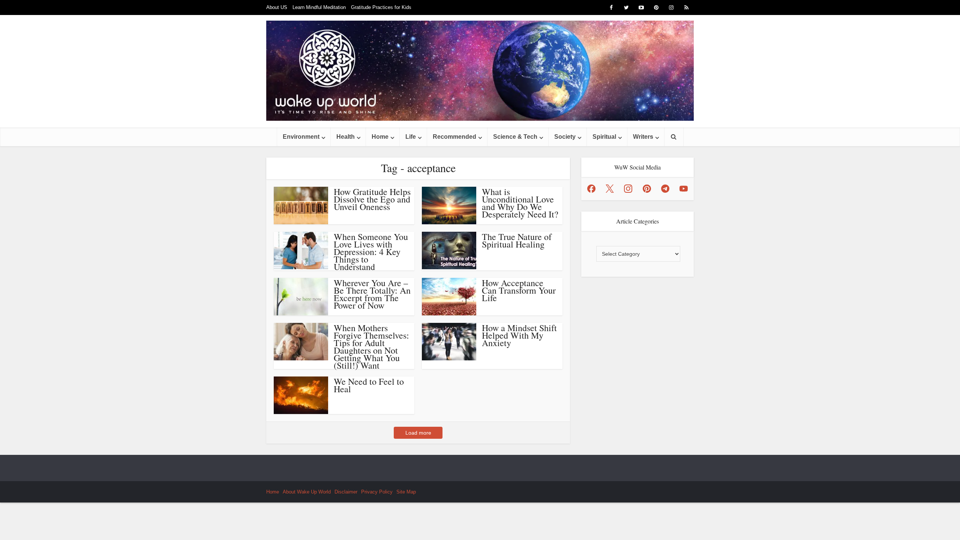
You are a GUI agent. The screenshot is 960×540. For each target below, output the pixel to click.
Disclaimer (345, 492)
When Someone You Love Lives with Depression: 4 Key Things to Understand (371, 252)
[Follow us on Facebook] (591, 188)
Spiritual (604, 137)
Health (345, 137)
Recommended (454, 137)
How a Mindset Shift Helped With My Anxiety (519, 335)
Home (380, 137)
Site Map (406, 492)
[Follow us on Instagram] (628, 188)
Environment (301, 137)
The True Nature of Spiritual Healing (517, 240)
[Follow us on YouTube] (684, 188)
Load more (418, 433)
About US (276, 7)
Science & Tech (515, 137)
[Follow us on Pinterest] (647, 188)
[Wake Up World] (480, 71)
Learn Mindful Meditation (319, 7)
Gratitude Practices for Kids (381, 7)
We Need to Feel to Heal (369, 385)
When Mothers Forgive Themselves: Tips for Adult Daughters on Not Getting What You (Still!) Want (371, 346)
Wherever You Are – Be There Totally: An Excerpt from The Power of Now (372, 294)
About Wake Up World (307, 492)
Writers (643, 137)
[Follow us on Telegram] (665, 188)
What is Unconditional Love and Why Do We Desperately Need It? (520, 203)
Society (565, 137)
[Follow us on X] (610, 188)
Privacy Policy (377, 492)
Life (410, 137)
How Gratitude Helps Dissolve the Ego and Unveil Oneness (372, 199)
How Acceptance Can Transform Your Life (519, 290)
